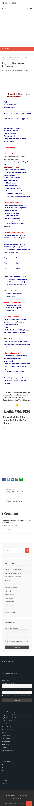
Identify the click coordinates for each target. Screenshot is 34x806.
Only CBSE (8, 591)
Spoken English (9, 594)
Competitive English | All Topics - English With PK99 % (16, 521)
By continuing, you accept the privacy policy (17, 642)
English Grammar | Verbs (14, 500)
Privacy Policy (6, 767)
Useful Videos (9, 605)
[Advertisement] (17, 28)
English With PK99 (16, 411)
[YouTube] (31, 8)
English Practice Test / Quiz (13, 577)
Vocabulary (8, 609)
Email (6, 635)
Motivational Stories (11, 587)
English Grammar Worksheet (13, 573)
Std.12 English (9, 598)
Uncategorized (9, 602)
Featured (7, 580)
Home (3, 765)
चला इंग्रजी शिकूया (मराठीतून (11, 612)
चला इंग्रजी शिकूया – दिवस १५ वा (14, 491)
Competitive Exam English (13, 569)
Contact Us (5, 771)
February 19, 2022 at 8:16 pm (10, 525)
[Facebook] (24, 8)
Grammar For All (6, 59)
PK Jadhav (9, 57)
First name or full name (11, 628)
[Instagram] (28, 8)
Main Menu (6, 49)
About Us (4, 773)
